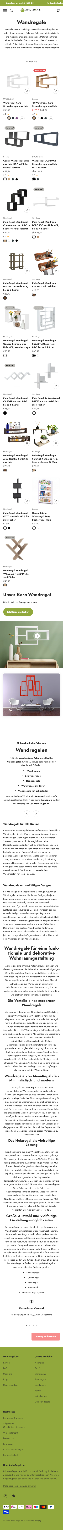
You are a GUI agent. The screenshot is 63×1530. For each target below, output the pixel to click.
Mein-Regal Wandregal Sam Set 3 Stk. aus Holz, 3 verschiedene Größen (45, 459)
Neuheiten (39, 1362)
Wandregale (40, 1373)
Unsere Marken (10, 1385)
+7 (51, 118)
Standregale (40, 1379)
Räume (38, 1390)
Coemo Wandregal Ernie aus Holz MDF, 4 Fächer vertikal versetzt (16, 164)
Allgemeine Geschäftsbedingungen (14, 1425)
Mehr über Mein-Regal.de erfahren (19, 1485)
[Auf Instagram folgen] (5, 1496)
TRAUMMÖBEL (8, 99)
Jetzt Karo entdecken (18, 611)
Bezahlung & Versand (13, 1418)
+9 (22, 118)
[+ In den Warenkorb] (27, 91)
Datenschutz (9, 1438)
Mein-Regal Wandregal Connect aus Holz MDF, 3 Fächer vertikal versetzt (16, 225)
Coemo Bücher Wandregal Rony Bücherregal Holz (41, 516)
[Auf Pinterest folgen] (13, 1496)
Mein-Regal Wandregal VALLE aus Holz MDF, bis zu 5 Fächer (16, 574)
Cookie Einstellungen (13, 1449)
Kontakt (6, 1362)
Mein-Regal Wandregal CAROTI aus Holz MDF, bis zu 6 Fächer (15, 401)
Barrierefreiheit (10, 1455)
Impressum (8, 1444)
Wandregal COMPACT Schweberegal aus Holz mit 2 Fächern (44, 164)
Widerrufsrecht (10, 1432)
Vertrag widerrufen (45, 1336)
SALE (37, 1368)
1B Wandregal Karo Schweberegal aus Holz (44, 104)
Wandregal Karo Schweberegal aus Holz (15, 104)
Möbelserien (41, 1396)
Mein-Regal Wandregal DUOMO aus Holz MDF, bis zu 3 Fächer (15, 286)
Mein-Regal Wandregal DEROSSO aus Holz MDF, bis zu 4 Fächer (45, 225)
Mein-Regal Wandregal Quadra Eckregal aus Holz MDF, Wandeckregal (17, 344)
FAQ (5, 1368)
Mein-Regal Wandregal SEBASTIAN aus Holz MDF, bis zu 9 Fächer (44, 344)
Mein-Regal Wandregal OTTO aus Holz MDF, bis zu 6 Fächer (16, 516)
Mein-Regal (7, 218)
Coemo (35, 99)
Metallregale (40, 1385)
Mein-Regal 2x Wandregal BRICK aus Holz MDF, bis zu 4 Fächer (46, 401)
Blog (5, 1379)
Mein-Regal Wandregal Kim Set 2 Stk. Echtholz (44, 284)
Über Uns (7, 1373)
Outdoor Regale (42, 1401)
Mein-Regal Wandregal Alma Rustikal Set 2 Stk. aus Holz (15, 459)
